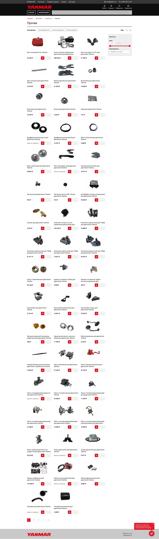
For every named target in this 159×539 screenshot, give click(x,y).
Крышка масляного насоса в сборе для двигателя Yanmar (64, 337)
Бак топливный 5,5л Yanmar (37, 52)
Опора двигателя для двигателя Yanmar (65, 450)
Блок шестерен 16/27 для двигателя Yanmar (90, 53)
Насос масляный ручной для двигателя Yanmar (91, 365)
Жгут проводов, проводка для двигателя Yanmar (65, 167)
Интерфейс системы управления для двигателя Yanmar (93, 195)
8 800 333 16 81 (126, 2)
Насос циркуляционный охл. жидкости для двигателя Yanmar (39, 450)
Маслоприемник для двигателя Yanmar (92, 337)
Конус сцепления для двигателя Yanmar (39, 280)
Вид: (122, 30)
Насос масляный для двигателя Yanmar (65, 365)
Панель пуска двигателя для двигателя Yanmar (64, 479)
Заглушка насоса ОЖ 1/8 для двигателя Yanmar (64, 195)
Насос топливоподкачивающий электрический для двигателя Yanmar (92, 422)
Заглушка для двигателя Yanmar (39, 194)
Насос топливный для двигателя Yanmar (66, 394)
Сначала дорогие (71, 30)
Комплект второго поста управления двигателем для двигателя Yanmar (64, 224)
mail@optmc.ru (111, 2)
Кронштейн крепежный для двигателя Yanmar (64, 309)
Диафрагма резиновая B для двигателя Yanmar (64, 138)
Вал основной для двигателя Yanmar (37, 81)
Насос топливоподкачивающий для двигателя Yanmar (92, 394)
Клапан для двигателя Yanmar (38, 223)
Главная (30, 18)
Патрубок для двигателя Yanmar (38, 506)
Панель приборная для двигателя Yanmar (35, 479)
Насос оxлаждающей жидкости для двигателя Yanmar (38, 394)
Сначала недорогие (58, 30)
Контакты (41, 2)
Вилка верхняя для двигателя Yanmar (65, 81)
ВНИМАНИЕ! (31, 2)
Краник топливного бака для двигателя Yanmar (64, 280)
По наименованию (43, 30)
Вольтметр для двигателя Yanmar (90, 81)
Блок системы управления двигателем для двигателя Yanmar (64, 53)
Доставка (72, 2)
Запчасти (48, 18)
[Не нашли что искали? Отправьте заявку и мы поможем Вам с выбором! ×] (151, 533)
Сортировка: (31, 30)
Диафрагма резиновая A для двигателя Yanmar (37, 138)
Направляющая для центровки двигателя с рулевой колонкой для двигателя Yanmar (38, 366)
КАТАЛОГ (31, 12)
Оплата (63, 2)
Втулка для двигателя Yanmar (64, 109)
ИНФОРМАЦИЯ (44, 12)
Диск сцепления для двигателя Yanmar (38, 167)
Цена (110, 40)
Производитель (114, 49)
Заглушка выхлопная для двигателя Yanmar (90, 167)
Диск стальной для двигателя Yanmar (92, 138)
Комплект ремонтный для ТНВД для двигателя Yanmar (93, 223)
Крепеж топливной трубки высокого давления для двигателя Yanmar (90, 280)
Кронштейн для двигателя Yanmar (36, 309)
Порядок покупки (53, 2)
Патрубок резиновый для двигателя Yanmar (63, 507)
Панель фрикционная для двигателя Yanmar (90, 479)
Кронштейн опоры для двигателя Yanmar (89, 309)
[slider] (110, 46)
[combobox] (92, 12)
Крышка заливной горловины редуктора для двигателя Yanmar (39, 337)
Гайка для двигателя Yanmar (91, 109)
